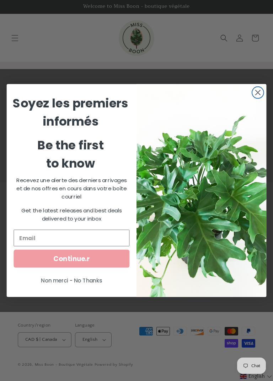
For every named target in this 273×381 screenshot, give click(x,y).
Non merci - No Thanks (71, 281)
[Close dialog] (258, 93)
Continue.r (71, 258)
